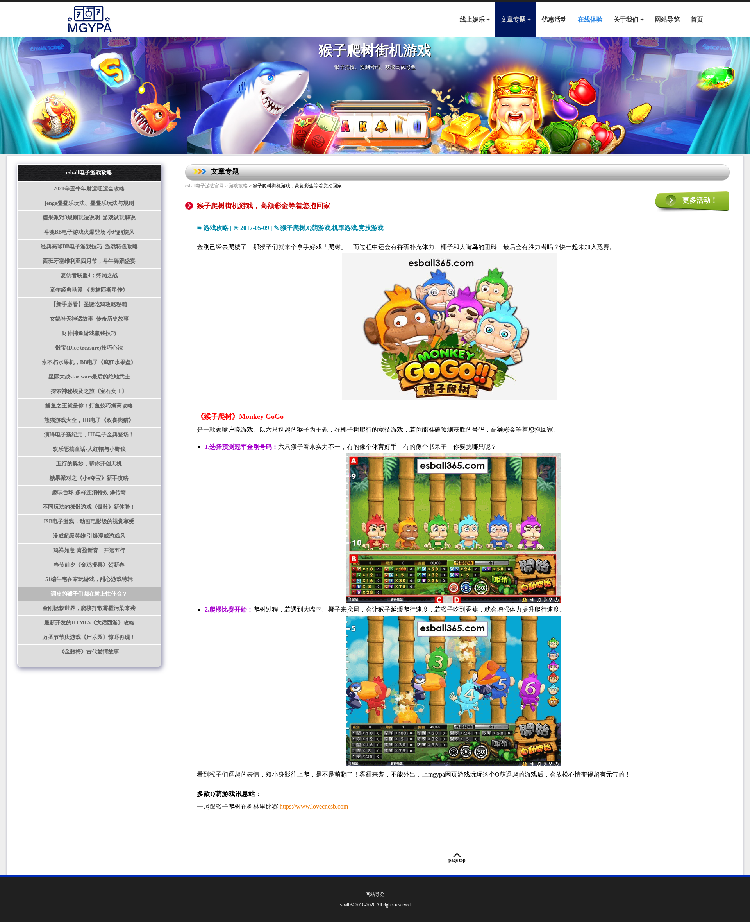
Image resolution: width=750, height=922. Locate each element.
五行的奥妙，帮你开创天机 (89, 463)
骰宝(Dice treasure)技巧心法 (89, 348)
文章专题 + (516, 19)
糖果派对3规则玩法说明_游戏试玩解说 (89, 218)
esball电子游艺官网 (204, 185)
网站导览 (667, 19)
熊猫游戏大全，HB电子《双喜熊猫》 (89, 420)
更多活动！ (700, 200)
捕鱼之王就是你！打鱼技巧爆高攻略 (89, 406)
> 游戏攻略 (236, 185)
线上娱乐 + (475, 19)
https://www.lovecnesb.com (314, 806)
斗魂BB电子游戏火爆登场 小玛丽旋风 (89, 232)
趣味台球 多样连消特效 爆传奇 (89, 492)
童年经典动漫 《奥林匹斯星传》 (89, 290)
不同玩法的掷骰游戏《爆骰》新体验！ (89, 507)
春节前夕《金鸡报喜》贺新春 (89, 565)
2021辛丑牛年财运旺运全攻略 (89, 189)
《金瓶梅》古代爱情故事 (89, 652)
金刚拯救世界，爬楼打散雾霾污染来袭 (89, 608)
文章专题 (225, 171)
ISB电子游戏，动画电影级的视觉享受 (89, 521)
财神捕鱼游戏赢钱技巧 (89, 333)
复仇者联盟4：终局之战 (89, 275)
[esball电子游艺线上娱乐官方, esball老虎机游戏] (88, 17)
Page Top (457, 860)
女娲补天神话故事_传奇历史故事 (89, 319)
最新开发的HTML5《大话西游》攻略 (89, 623)
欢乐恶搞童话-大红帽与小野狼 (89, 449)
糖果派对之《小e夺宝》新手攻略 (89, 478)
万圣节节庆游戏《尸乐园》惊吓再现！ (89, 637)
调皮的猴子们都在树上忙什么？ (89, 594)
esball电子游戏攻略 (89, 173)
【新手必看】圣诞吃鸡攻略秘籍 (89, 304)
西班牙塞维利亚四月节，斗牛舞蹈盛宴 (89, 261)
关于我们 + (629, 19)
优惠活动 (554, 19)
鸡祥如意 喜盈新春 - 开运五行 (89, 550)
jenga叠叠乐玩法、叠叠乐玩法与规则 (89, 203)
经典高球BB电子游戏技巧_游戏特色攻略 (89, 246)
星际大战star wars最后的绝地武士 (89, 377)
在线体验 (590, 19)
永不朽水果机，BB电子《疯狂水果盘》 (89, 362)
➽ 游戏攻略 (213, 227)
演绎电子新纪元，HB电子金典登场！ (89, 435)
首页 (697, 19)
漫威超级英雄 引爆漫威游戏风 (89, 536)
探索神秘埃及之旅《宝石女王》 (89, 391)
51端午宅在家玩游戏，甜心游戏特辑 (89, 579)
